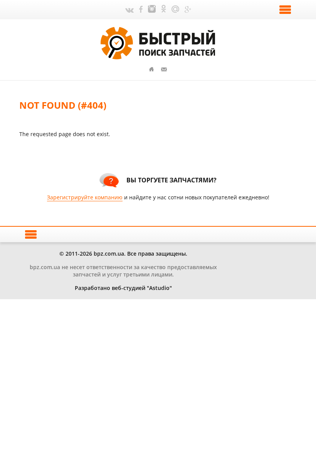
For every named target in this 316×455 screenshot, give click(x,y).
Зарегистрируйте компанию (85, 197)
